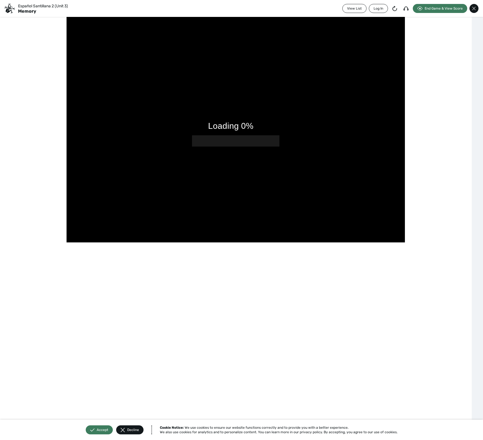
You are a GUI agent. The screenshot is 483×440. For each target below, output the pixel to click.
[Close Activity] (473, 8)
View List (354, 8)
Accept (102, 430)
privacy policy (311, 432)
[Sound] (406, 8)
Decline (133, 430)
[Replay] (394, 8)
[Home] (10, 8)
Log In (378, 8)
